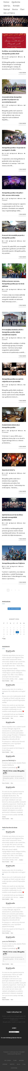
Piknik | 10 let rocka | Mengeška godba (13, 772)
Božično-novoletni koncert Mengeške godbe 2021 (14, 1016)
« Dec (4, 639)
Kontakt (16, 5)
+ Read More (22, 73)
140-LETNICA (9, 13)
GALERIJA (21, 1060)
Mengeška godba (10, 651)
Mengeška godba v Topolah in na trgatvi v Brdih (14, 1022)
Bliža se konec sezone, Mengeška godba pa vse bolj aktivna (13, 283)
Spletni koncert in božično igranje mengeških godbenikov (12, 517)
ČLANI (14, 1060)
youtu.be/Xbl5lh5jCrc (9, 761)
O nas (24, 1064)
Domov (6, 2)
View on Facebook (5, 680)
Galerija (6, 5)
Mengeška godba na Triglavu (13, 563)
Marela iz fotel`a (8, 470)
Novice (15, 9)
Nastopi (6, 9)
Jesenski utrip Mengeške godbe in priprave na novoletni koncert (12, 99)
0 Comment (5, 58)
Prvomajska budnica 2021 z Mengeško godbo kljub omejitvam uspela (12, 332)
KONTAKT (5, 1064)
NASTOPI (12, 1064)
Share (12, 680)
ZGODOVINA (14, 1068)
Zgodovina (16, 2)
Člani (22, 9)
